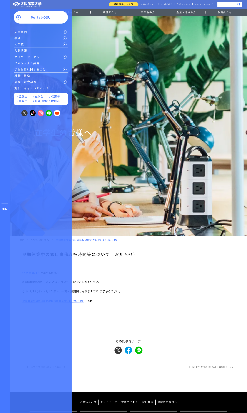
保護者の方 (110, 12)
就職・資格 (22, 76)
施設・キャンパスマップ (31, 88)
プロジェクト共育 (26, 63)
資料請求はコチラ (123, 4)
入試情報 (20, 50)
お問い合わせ (147, 4)
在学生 (39, 96)
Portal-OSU (165, 4)
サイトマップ (109, 402)
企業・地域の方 (186, 12)
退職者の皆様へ (167, 402)
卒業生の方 (148, 12)
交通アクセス (183, 4)
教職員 (55, 101)
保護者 (55, 96)
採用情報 (147, 402)
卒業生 (23, 101)
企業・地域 (41, 101)
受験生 (23, 96)
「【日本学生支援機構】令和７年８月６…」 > (211, 367)
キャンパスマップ (204, 4)
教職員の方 (225, 12)
